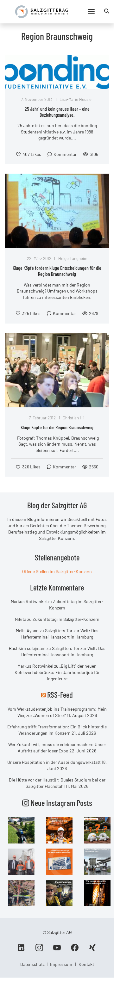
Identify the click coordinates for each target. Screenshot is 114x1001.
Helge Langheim (72, 258)
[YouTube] (57, 950)
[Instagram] (39, 950)
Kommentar (65, 154)
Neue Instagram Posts (60, 802)
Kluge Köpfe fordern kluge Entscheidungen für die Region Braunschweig (57, 271)
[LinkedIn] (21, 950)
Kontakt (86, 964)
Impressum (61, 964)
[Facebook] (75, 950)
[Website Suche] (106, 11)
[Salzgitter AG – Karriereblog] (41, 11)
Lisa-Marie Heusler (76, 99)
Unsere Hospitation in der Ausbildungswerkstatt (54, 762)
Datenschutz (32, 964)
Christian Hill (74, 417)
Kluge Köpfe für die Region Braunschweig (57, 427)
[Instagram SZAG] (21, 829)
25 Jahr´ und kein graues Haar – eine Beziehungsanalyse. (57, 112)
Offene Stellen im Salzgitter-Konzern (57, 571)
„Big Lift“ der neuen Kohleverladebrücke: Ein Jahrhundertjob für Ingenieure (57, 672)
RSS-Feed (60, 694)
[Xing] (92, 950)
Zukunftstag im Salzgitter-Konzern (66, 619)
